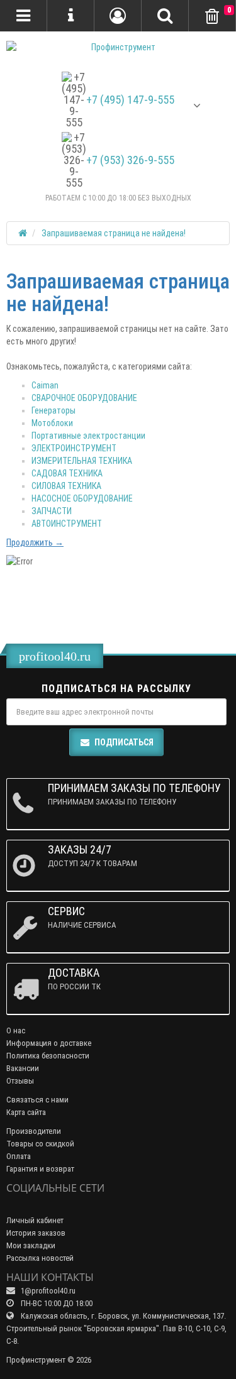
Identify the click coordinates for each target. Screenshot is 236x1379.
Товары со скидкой (40, 1143)
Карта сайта (26, 1112)
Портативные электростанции (88, 436)
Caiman (45, 385)
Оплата (18, 1156)
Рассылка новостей (40, 1258)
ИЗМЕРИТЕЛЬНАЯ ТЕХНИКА (81, 461)
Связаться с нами (37, 1099)
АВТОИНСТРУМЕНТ (66, 524)
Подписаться (124, 742)
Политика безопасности (47, 1055)
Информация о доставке (48, 1043)
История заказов (35, 1233)
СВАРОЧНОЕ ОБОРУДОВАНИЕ (84, 398)
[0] (212, 17)
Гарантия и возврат (40, 1168)
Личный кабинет (35, 1220)
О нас (15, 1030)
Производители (33, 1131)
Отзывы (20, 1080)
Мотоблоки (52, 423)
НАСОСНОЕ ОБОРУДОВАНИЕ (82, 498)
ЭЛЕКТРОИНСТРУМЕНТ (73, 448)
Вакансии (22, 1068)
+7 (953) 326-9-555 (130, 160)
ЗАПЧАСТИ (51, 511)
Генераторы (53, 410)
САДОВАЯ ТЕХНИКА (67, 473)
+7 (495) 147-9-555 (130, 100)
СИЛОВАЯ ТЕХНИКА (66, 486)
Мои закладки (30, 1245)
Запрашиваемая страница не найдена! (114, 233)
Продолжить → (35, 542)
